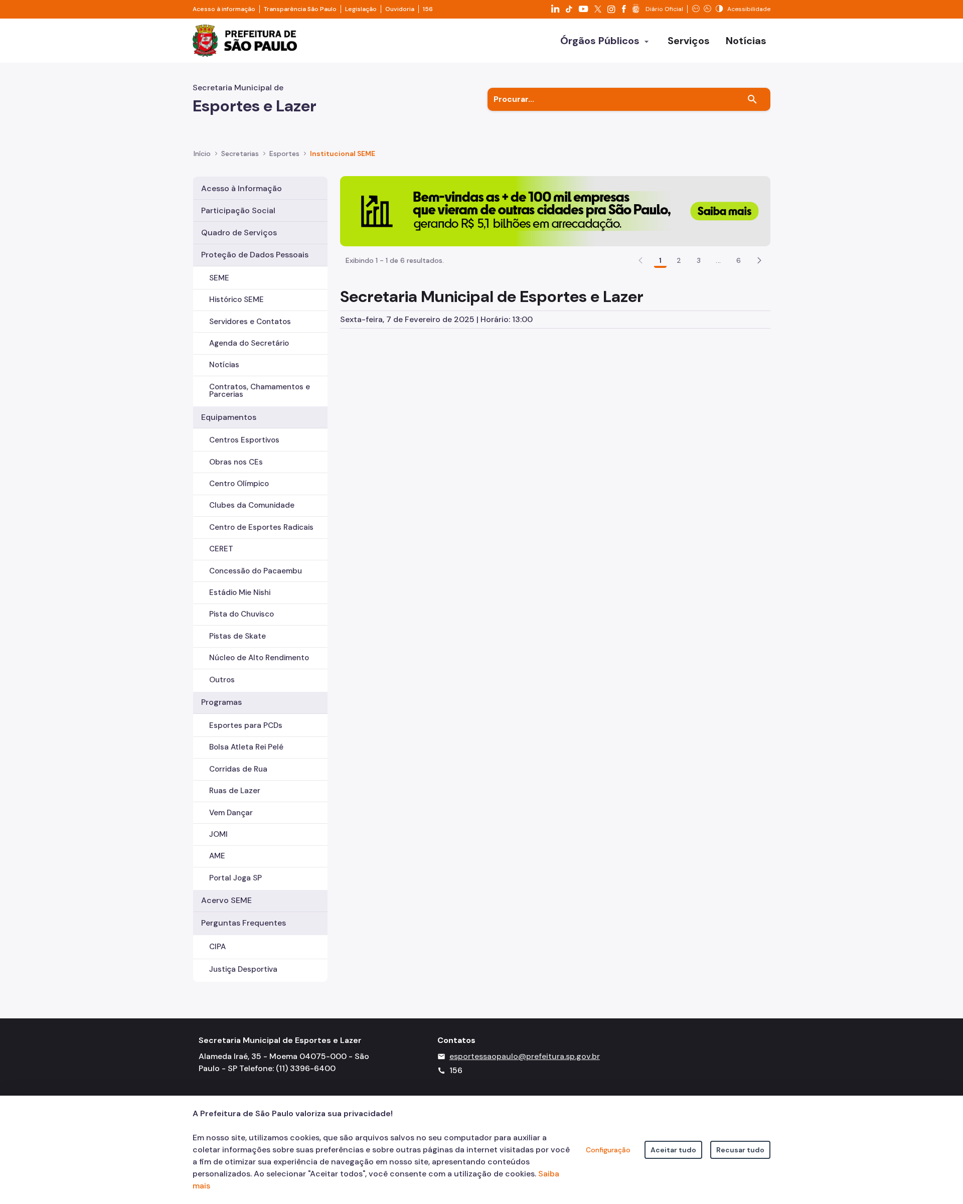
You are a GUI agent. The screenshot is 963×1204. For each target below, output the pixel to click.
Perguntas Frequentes (243, 923)
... (718, 260)
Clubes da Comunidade (251, 505)
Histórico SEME (236, 299)
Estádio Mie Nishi (239, 592)
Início (202, 153)
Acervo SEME (226, 900)
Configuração (608, 1149)
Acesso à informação (224, 9)
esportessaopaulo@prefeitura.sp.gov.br (524, 1056)
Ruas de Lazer (234, 791)
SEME (219, 278)
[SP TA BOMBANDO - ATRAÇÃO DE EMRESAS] (555, 210)
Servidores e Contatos (250, 322)
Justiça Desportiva (243, 969)
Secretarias (240, 153)
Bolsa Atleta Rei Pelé (246, 747)
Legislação (361, 9)
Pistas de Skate (237, 636)
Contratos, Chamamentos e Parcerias (259, 390)
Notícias (224, 365)
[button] (759, 260)
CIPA (217, 947)
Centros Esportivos (244, 440)
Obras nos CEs (236, 462)
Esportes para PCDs (245, 725)
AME (217, 856)
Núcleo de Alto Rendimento (259, 658)
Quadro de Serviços (239, 232)
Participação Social (238, 210)
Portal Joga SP (235, 878)
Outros (222, 680)
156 (428, 9)
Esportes (284, 153)
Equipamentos (228, 417)
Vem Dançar (231, 813)
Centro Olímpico (239, 484)
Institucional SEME (342, 153)
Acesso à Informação (241, 188)
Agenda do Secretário (249, 343)
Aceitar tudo (673, 1149)
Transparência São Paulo (300, 9)
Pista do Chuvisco (241, 614)
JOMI (218, 834)
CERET (221, 549)
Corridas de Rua (238, 769)
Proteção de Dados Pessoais (254, 254)
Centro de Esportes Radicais (261, 527)
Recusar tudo (740, 1149)
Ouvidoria (399, 9)
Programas (221, 702)
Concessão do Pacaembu (255, 571)
